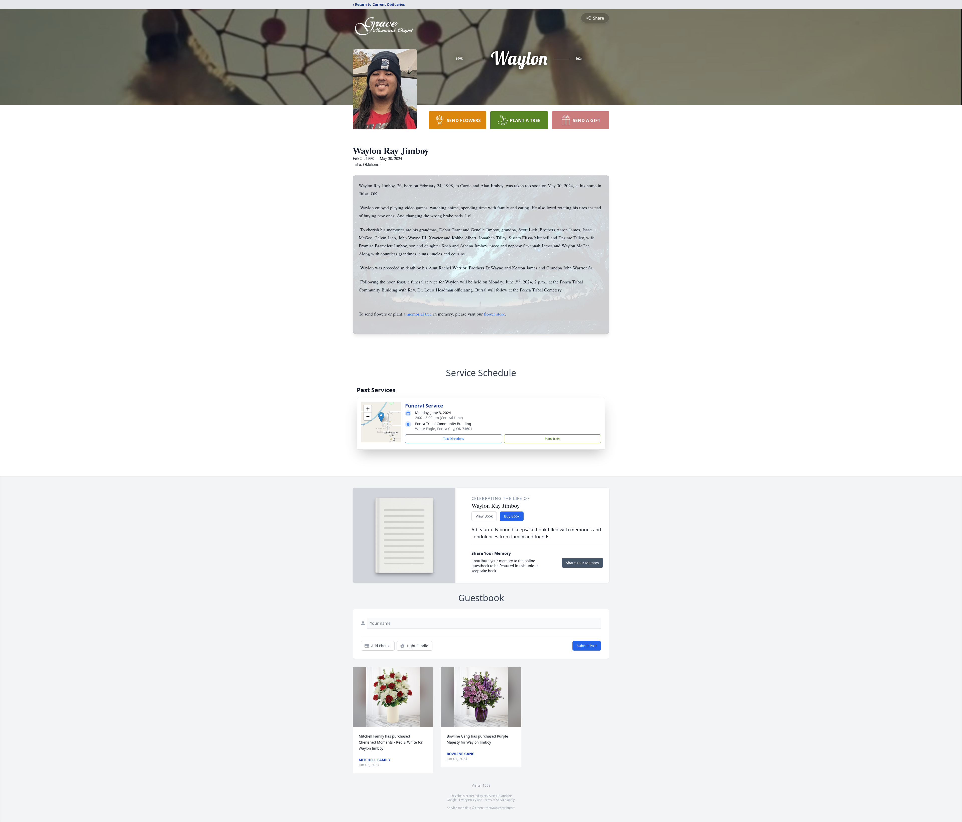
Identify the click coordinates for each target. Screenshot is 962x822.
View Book (484, 516)
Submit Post (587, 645)
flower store (494, 314)
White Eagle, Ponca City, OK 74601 (443, 428)
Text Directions (453, 439)
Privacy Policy (466, 800)
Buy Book (511, 516)
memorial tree (419, 314)
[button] (381, 417)
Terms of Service (494, 800)
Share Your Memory (582, 562)
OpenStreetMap (486, 808)
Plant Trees (552, 439)
